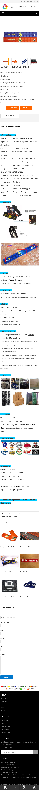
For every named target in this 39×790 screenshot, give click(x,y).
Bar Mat (3, 723)
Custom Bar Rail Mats (16, 514)
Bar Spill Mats (5, 729)
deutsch (5, 686)
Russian (31, 688)
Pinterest (34, 1)
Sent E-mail (12, 108)
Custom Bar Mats (6, 732)
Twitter (25, 1)
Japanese (10, 688)
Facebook (21, 1)
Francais (20, 686)
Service (3, 707)
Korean (18, 688)
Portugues (35, 686)
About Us (3, 699)
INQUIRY (26, 108)
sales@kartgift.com (11, 770)
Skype (37, 1)
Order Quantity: (4, 622)
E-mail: (2, 638)
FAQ (2, 704)
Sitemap (3, 710)
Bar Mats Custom (12, 516)
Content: (2, 654)
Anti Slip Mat (4, 720)
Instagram (31, 1)
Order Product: (4, 614)
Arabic (24, 688)
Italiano (27, 686)
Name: (2, 630)
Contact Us (4, 702)
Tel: (1, 646)
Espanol (12, 686)
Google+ (28, 1)
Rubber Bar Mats (15, 127)
